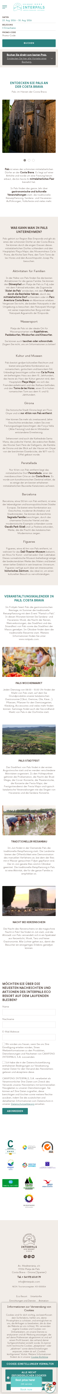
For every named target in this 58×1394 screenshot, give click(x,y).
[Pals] (29, 126)
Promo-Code (9, 32)
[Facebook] (25, 1256)
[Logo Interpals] (29, 6)
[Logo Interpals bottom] (29, 1242)
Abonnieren (15, 1111)
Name (5, 1006)
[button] (25, 160)
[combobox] (29, 20)
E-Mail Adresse (10, 1031)
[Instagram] (29, 1256)
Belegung (7, 25)
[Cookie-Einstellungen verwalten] (4, 6)
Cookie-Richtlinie (39, 1357)
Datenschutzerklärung (22, 1104)
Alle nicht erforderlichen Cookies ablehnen (29, 1375)
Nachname (8, 1019)
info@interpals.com (29, 1281)
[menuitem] (21, 1296)
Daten (5, 17)
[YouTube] (32, 1256)
